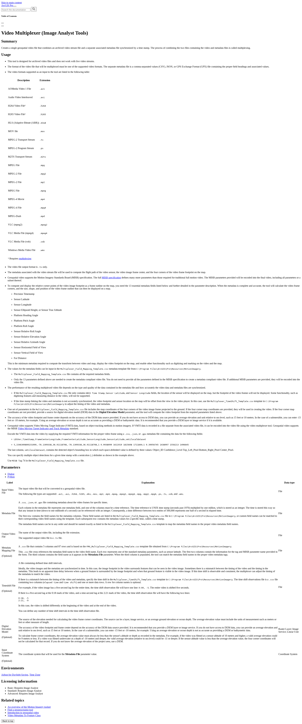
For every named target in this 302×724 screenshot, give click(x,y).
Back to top (8, 721)
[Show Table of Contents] (2, 25)
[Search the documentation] (34, 9)
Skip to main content (11, 2)
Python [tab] (11, 476)
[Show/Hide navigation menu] (15, 6)
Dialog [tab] (11, 474)
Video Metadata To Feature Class (24, 715)
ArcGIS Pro (7, 5)
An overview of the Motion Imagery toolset (29, 707)
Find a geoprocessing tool (20, 709)
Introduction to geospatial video (23, 712)
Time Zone (34, 674)
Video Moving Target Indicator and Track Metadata (43, 428)
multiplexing (25, 258)
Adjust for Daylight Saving (14, 674)
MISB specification (111, 277)
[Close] (2, 23)
